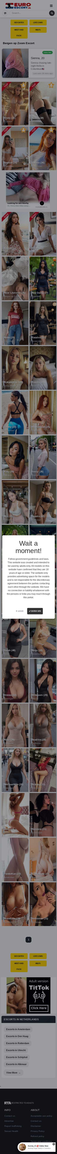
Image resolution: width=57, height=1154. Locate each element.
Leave (21, 611)
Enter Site (36, 611)
